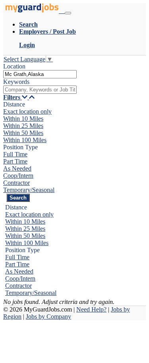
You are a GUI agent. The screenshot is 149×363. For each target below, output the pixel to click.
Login (27, 45)
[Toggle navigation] (68, 13)
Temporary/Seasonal (28, 189)
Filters (12, 97)
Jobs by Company (48, 316)
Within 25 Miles (23, 125)
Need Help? (91, 309)
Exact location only (27, 111)
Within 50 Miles (23, 132)
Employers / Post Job (47, 31)
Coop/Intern (18, 175)
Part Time (15, 161)
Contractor (16, 182)
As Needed (17, 168)
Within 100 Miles (24, 140)
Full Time (15, 154)
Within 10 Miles (23, 118)
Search (28, 24)
